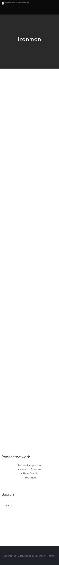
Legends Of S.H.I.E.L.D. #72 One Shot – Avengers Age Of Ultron (29, 344)
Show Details (30, 473)
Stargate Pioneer (39, 121)
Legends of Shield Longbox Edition (30, 124)
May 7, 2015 (12, 354)
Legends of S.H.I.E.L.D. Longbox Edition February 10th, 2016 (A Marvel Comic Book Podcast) (25, 106)
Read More (12, 175)
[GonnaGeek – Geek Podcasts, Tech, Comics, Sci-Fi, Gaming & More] (15, 2)
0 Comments (31, 127)
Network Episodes (30, 469)
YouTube (30, 477)
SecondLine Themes (45, 555)
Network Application (30, 465)
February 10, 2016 (15, 121)
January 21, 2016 (14, 240)
